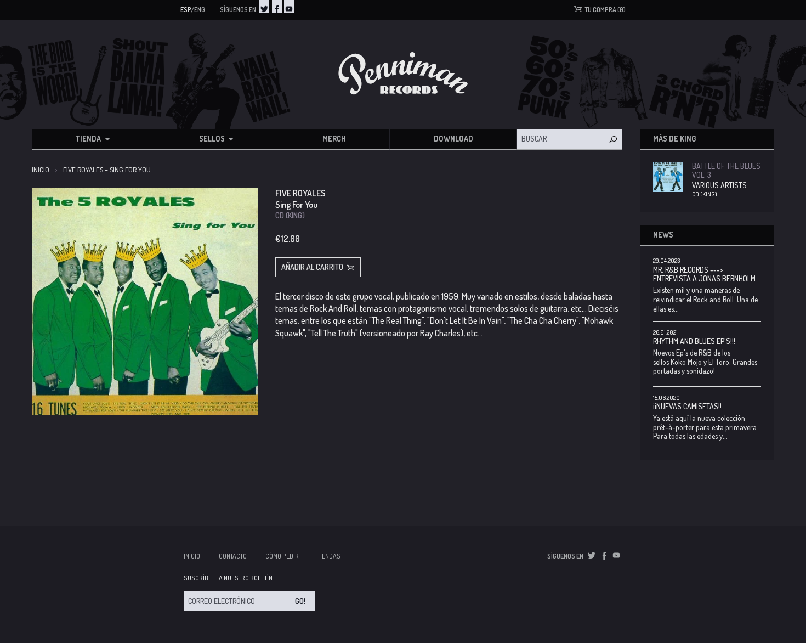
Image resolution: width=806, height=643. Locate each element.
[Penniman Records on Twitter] (264, 6)
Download (453, 138)
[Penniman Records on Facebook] (277, 6)
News (663, 234)
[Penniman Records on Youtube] (289, 6)
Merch (334, 138)
